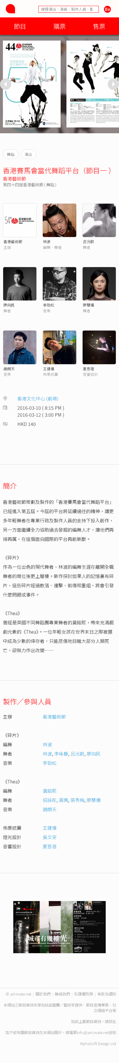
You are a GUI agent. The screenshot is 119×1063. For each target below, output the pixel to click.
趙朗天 (9, 368)
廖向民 (9, 305)
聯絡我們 (62, 994)
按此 (112, 1021)
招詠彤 (50, 799)
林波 (47, 241)
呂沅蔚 (88, 241)
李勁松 (48, 305)
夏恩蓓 (88, 368)
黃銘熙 (50, 790)
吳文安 (50, 837)
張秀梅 (77, 799)
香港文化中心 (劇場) (38, 398)
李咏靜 (61, 753)
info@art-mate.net (93, 1032)
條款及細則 (106, 994)
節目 (20, 25)
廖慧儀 (88, 305)
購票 (59, 25)
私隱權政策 (83, 994)
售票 (99, 25)
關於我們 (43, 994)
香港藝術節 (14, 178)
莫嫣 (63, 799)
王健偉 (48, 368)
